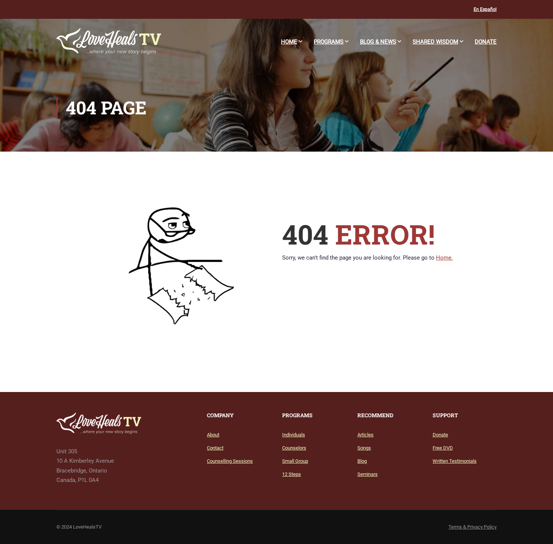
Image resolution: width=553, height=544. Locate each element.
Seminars (367, 474)
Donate (486, 41)
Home (289, 41)
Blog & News (378, 41)
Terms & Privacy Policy (472, 527)
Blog (362, 461)
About (213, 435)
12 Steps (291, 474)
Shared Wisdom (435, 41)
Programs (328, 41)
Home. (444, 257)
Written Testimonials (455, 461)
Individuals (293, 435)
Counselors (294, 448)
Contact (215, 448)
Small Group (295, 461)
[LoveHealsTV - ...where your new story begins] (108, 45)
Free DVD (443, 448)
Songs (364, 448)
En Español (485, 9)
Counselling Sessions (230, 461)
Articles (365, 435)
